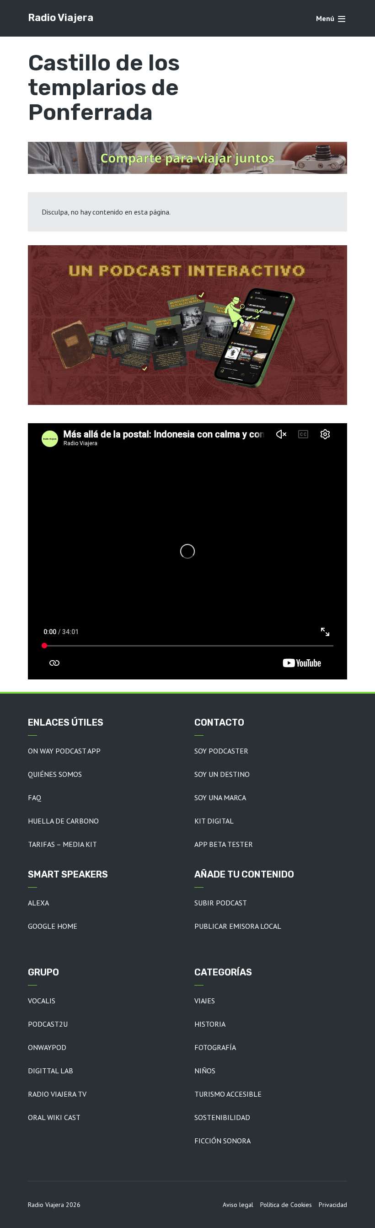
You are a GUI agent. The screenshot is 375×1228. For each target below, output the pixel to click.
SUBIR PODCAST (220, 902)
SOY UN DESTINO (222, 774)
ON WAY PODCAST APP (64, 750)
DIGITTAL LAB (50, 1070)
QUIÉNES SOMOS (55, 774)
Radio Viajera (60, 17)
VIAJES (204, 1000)
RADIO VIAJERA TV (57, 1094)
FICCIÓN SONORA (222, 1140)
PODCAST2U (48, 1024)
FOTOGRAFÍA (215, 1047)
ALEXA (38, 902)
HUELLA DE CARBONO (63, 820)
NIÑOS (204, 1070)
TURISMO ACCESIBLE (228, 1094)
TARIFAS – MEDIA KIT (62, 844)
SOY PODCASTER (221, 750)
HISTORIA (209, 1024)
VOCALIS (41, 1000)
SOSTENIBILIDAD (222, 1117)
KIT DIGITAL (214, 820)
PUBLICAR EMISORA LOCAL (237, 926)
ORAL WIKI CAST (54, 1117)
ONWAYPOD (47, 1047)
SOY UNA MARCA (220, 797)
